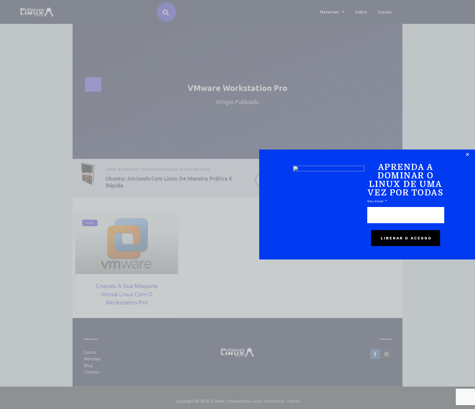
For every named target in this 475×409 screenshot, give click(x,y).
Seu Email (376, 201)
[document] (237, 204)
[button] (467, 154)
